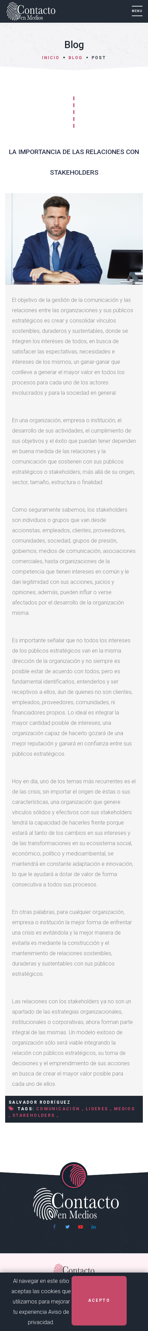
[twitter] (67, 1226)
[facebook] (54, 1226)
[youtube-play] (80, 1226)
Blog (75, 57)
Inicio (51, 57)
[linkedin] (93, 1226)
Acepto (99, 1300)
